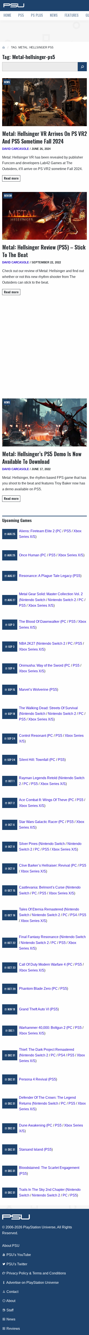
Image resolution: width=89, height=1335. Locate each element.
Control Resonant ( (33, 735)
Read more (11, 178)
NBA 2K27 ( (28, 643)
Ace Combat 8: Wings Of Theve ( (44, 800)
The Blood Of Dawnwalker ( (40, 621)
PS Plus (37, 15)
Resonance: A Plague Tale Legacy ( (46, 576)
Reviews (13, 1328)
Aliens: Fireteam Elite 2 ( (38, 531)
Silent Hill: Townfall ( (34, 760)
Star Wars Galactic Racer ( (39, 822)
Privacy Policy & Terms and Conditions (36, 1273)
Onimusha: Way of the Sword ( (42, 665)
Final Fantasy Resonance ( (39, 937)
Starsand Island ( (32, 1149)
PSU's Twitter (16, 1264)
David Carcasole (15, 148)
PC (59, 531)
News (54, 15)
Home (7, 15)
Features (72, 15)
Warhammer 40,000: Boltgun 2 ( (43, 1027)
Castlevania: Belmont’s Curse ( (43, 887)
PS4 (73, 915)
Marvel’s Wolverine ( (34, 689)
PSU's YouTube (18, 1255)
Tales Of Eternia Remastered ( (42, 909)
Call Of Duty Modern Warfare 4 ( (43, 964)
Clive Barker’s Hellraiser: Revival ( (45, 865)
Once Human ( (30, 555)
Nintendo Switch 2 (62, 600)
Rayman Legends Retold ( (39, 778)
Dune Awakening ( (33, 1125)
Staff (9, 1310)
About (10, 1301)
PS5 (21, 15)
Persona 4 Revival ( (34, 1079)
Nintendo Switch (32, 600)
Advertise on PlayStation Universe (32, 1282)
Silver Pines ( (29, 844)
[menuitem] (7, 15)
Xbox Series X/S (70, 555)
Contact (12, 1292)
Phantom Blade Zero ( (36, 988)
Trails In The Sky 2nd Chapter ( (43, 1189)
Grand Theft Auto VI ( (35, 1009)
